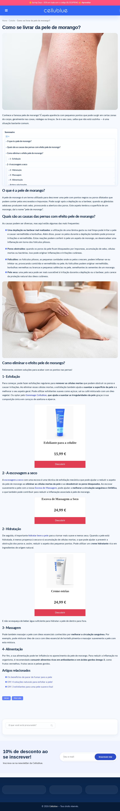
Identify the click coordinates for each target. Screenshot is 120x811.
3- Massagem (15, 175)
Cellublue (53, 806)
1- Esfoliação (15, 159)
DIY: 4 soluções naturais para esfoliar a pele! (30, 682)
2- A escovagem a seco (17, 165)
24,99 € (60, 510)
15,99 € (60, 454)
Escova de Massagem (46, 488)
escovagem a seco (13, 480)
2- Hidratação (16, 170)
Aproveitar (86, 3)
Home (4, 21)
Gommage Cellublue (36, 395)
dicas (6, 698)
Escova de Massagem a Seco (60, 499)
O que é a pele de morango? (19, 141)
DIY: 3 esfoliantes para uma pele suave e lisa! (30, 687)
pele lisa (17, 698)
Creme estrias (60, 591)
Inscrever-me (105, 757)
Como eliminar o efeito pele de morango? (25, 153)
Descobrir (60, 464)
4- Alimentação (16, 180)
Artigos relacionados (18, 185)
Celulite (12, 21)
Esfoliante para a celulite (60, 442)
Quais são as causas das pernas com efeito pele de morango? (33, 147)
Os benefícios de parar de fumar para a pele (29, 677)
